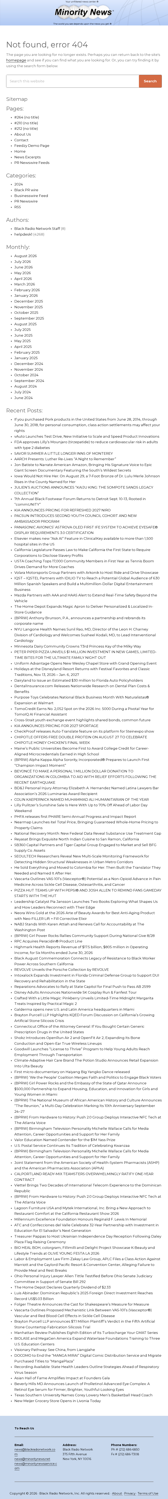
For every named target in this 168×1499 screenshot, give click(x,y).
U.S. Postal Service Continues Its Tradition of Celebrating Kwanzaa (72, 1146)
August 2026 (25, 256)
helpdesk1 (23, 234)
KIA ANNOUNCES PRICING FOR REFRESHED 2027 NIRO (62, 510)
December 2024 (28, 364)
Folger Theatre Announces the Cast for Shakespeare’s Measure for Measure (81, 1304)
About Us (22, 134)
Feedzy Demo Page (31, 146)
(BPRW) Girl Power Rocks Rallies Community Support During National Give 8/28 (84, 936)
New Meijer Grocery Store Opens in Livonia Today (57, 1401)
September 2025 (29, 318)
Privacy (130, 1493)
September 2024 (29, 381)
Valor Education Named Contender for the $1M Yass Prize (64, 1140)
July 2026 (22, 262)
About (117, 1493)
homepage (16, 60)
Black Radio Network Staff (37, 229)
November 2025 (28, 307)
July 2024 (22, 392)
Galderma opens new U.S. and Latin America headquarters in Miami (74, 1009)
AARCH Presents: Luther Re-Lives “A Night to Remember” (65, 459)
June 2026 (23, 267)
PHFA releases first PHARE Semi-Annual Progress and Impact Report (75, 816)
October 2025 (26, 313)
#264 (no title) (26, 117)
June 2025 (23, 335)
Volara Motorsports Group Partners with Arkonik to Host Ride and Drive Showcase (86, 573)
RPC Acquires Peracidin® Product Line (48, 941)
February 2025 (27, 352)
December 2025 (28, 301)
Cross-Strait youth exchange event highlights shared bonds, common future (82, 720)
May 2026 (22, 273)
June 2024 (23, 398)
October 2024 (26, 375)
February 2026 (27, 290)
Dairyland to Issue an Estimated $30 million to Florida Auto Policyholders (78, 680)
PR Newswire (26, 201)
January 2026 (26, 295)
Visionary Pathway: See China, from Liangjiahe (54, 1350)
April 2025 (23, 347)
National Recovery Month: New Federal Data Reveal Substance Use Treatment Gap (87, 833)
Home (20, 151)
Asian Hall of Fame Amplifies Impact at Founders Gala (62, 1378)
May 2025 (22, 341)
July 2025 (22, 330)
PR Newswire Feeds (32, 163)
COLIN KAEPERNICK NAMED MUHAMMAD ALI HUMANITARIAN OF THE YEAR (81, 799)
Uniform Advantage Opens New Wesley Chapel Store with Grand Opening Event (85, 663)
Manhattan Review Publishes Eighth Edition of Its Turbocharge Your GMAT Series (86, 1333)
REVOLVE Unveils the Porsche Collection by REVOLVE (61, 970)
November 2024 (28, 369)
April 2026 (23, 279)
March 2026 (24, 284)
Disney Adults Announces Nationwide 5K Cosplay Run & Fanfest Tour (75, 992)
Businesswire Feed (31, 196)
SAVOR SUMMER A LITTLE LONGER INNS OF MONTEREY (63, 453)
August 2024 (25, 386)
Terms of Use (148, 1493)
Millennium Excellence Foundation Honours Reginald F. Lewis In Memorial (80, 1219)
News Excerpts (27, 157)
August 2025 (25, 324)
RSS (17, 207)
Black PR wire (26, 190)
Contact (21, 140)
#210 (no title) (26, 123)
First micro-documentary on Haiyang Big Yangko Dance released (72, 1072)
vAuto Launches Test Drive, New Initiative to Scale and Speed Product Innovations (86, 436)
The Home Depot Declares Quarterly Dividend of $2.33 (62, 1287)
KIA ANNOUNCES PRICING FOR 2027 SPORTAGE (56, 726)
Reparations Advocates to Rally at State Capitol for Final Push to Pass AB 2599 (82, 987)
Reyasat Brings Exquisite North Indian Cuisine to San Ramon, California (76, 839)
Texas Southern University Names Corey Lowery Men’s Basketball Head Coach (83, 1395)
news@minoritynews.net (32, 1459)
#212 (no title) (26, 129)
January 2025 (26, 358)
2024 (18, 184)
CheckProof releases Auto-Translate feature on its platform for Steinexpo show (84, 731)
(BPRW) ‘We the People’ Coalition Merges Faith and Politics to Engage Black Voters (87, 1077)
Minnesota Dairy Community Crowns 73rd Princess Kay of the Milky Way (77, 646)
